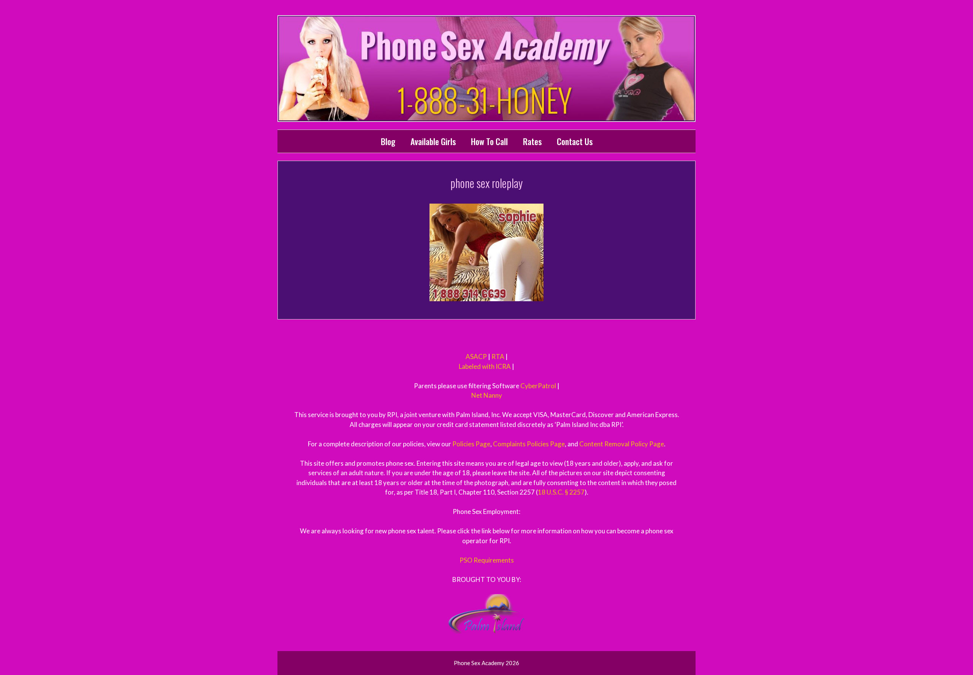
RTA (497, 356)
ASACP (476, 356)
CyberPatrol (538, 386)
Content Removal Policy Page (621, 444)
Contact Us (575, 141)
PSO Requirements (487, 560)
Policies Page (471, 444)
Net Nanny (486, 395)
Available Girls (433, 141)
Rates (532, 141)
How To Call (489, 141)
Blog (388, 141)
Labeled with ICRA (485, 366)
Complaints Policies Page (529, 444)
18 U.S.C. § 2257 (561, 492)
